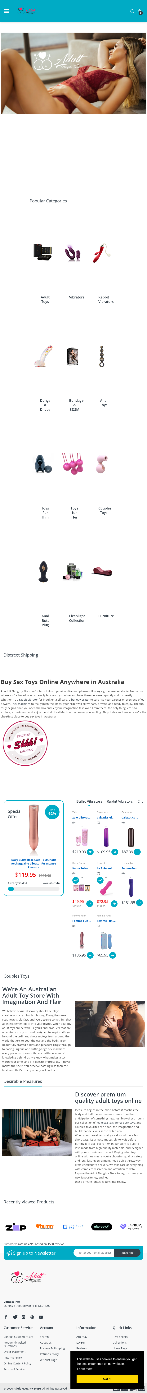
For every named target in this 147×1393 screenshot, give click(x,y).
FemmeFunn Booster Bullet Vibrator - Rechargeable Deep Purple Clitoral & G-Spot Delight (131, 868)
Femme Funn (128, 863)
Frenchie (101, 863)
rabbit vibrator (28, 699)
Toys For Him (45, 512)
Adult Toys (45, 299)
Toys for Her (74, 512)
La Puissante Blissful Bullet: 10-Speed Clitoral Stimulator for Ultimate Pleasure (106, 868)
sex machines (21, 704)
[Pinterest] (32, 1317)
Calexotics (102, 812)
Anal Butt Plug (45, 620)
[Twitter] (14, 1317)
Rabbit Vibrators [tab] (120, 801)
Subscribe (127, 1253)
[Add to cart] (90, 852)
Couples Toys (104, 510)
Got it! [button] (107, 1378)
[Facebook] (6, 1317)
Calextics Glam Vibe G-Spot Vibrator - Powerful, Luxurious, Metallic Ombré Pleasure (106, 817)
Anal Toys (104, 402)
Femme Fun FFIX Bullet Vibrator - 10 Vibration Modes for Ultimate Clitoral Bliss (106, 921)
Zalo (74, 812)
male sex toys (105, 1122)
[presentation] (5, 1227)
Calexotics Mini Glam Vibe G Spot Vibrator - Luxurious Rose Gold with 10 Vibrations (131, 817)
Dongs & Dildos (45, 405)
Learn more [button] (85, 1369)
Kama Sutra (78, 863)
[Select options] (137, 852)
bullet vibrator (80, 699)
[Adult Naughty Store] (27, 11)
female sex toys (125, 1122)
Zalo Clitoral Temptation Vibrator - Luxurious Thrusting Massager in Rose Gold (81, 817)
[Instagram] (23, 1317)
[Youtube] (41, 1317)
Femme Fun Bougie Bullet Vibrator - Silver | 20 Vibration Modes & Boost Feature (81, 921)
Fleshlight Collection (77, 618)
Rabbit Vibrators (106, 299)
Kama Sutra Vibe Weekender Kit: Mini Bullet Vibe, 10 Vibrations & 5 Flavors (81, 868)
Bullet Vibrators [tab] (89, 801)
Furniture (106, 616)
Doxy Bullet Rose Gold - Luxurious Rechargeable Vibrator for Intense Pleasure (33, 863)
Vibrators (76, 297)
